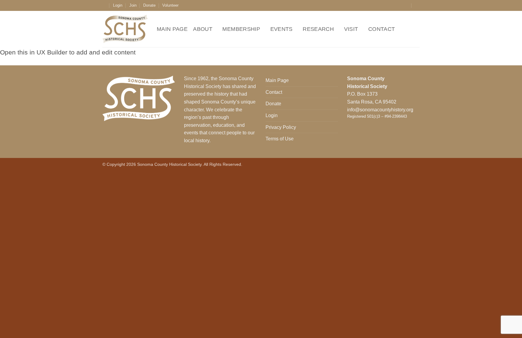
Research (318, 29)
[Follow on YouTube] (406, 5)
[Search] (417, 5)
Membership (241, 29)
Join (133, 5)
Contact (381, 29)
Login (117, 5)
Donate (149, 5)
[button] (104, 5)
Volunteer (170, 5)
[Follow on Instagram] (394, 5)
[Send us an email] (400, 5)
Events (281, 29)
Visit (351, 29)
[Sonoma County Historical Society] (125, 29)
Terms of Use (280, 138)
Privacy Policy (281, 127)
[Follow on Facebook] (389, 5)
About (202, 29)
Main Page (172, 29)
